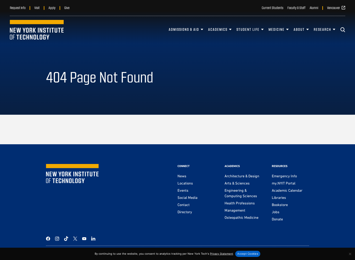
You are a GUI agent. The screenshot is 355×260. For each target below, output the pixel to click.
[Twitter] (75, 239)
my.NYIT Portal (283, 183)
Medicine (277, 29)
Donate (277, 219)
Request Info (17, 8)
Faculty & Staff (296, 8)
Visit (37, 8)
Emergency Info (284, 176)
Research (322, 29)
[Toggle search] (342, 29)
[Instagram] (57, 239)
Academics (217, 29)
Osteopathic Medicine (241, 217)
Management (235, 210)
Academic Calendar (287, 190)
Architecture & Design (242, 176)
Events (183, 190)
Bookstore (280, 205)
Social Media (187, 197)
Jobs (275, 212)
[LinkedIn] (93, 239)
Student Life (247, 29)
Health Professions (240, 203)
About (299, 29)
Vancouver (333, 8)
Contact (184, 205)
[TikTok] (66, 239)
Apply (51, 8)
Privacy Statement (221, 253)
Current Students (272, 8)
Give (66, 8)
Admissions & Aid (184, 29)
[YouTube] (84, 239)
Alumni (314, 8)
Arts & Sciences (237, 183)
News (182, 176)
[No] (350, 254)
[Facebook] (48, 239)
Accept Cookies (247, 253)
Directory (185, 212)
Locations (185, 183)
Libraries (279, 197)
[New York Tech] (37, 30)
